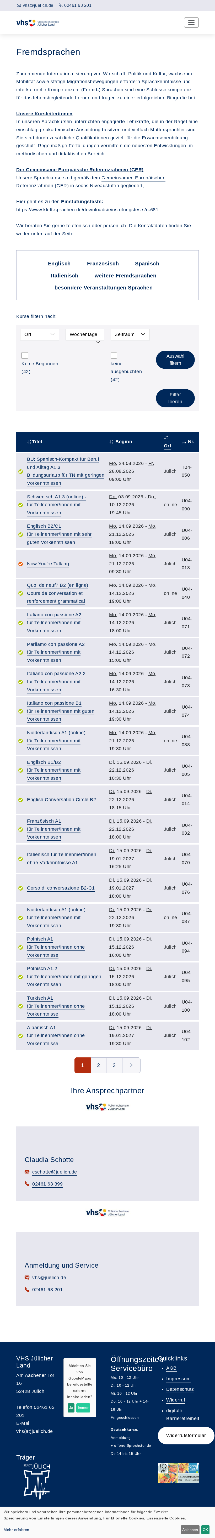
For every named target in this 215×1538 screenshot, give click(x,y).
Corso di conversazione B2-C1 (61, 888)
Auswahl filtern (175, 360)
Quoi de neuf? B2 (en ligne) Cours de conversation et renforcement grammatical (57, 593)
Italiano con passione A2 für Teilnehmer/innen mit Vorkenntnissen (54, 622)
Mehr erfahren (16, 1530)
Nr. (190, 441)
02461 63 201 (47, 1289)
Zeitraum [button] (125, 334)
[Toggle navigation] (191, 22)
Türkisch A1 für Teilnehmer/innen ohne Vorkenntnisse (56, 1006)
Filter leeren (175, 398)
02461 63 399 (47, 1184)
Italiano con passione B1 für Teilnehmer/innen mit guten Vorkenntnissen (60, 711)
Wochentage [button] (84, 334)
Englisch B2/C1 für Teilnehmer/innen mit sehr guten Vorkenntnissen (59, 534)
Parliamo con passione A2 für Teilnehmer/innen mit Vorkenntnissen (56, 652)
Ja (71, 1407)
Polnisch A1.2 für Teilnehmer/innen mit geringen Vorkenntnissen (64, 976)
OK (205, 1530)
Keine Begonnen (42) (40, 367)
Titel (37, 441)
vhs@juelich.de (49, 1277)
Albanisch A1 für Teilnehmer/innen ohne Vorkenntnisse (56, 1035)
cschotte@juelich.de (54, 1172)
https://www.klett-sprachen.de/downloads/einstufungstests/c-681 (87, 209)
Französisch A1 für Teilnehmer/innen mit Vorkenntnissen (53, 829)
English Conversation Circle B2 (61, 799)
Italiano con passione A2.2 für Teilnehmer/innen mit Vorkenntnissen (56, 681)
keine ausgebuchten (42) (126, 371)
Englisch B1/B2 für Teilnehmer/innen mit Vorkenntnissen (53, 770)
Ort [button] (27, 334)
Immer (83, 1407)
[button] (186, 1435)
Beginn (123, 441)
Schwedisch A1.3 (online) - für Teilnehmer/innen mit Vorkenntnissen (56, 504)
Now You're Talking (48, 563)
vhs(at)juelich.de (34, 1431)
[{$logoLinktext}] (40, 22)
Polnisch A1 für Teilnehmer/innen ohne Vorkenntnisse (56, 947)
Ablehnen (190, 1530)
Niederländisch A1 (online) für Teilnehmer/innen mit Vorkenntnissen (56, 740)
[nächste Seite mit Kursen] (131, 1065)
